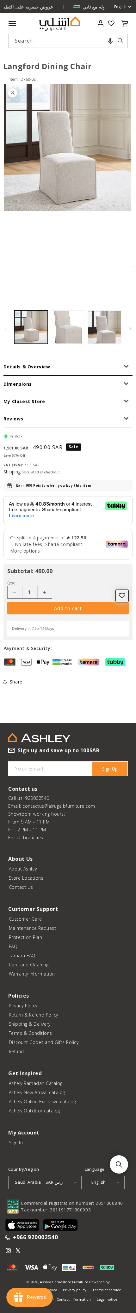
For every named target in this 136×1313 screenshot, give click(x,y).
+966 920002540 (35, 1237)
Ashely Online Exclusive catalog (42, 1102)
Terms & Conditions (30, 1033)
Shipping (12, 472)
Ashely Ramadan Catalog (36, 1083)
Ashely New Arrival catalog (37, 1092)
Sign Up (110, 769)
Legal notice (107, 1299)
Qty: (11, 583)
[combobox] (68, 41)
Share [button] (16, 682)
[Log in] (100, 23)
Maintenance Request (32, 928)
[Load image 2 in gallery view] (67, 327)
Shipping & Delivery (30, 1024)
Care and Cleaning (29, 965)
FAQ (13, 946)
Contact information (74, 1299)
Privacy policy (74, 1289)
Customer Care (25, 919)
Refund (16, 1051)
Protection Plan (25, 937)
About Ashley (23, 869)
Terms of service (106, 1289)
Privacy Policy (23, 1006)
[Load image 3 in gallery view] (104, 327)
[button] (110, 40)
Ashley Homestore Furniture (64, 1282)
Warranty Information (32, 974)
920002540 (37, 798)
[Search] (120, 41)
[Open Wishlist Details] (111, 23)
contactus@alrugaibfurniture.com (58, 806)
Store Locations (26, 878)
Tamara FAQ (22, 955)
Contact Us (21, 887)
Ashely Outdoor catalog (34, 1111)
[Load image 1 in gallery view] (31, 327)
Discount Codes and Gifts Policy (44, 1042)
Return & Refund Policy (33, 1015)
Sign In (16, 1143)
